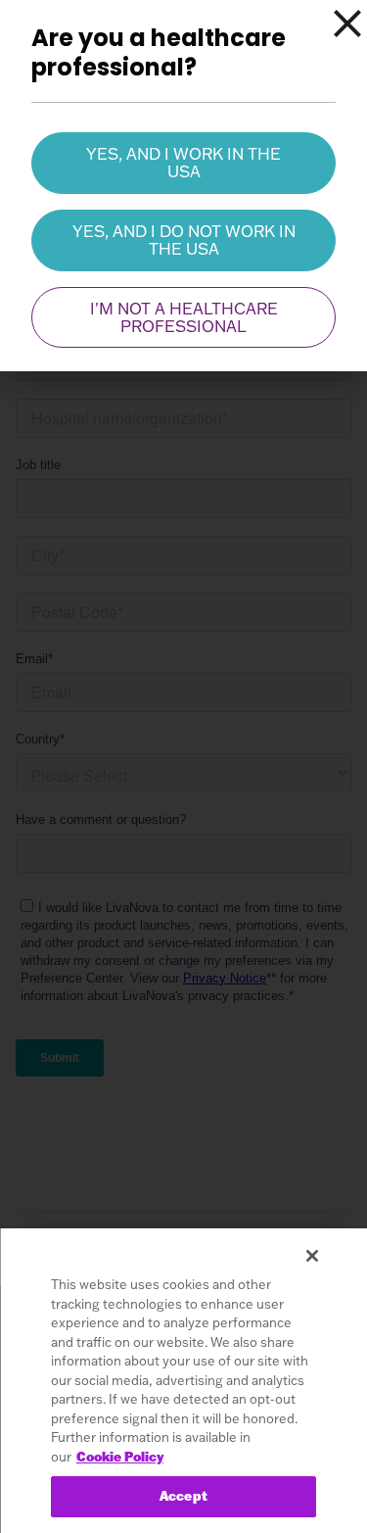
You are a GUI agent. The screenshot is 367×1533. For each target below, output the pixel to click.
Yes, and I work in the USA (183, 162)
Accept (183, 1496)
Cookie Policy (119, 1456)
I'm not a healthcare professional (184, 317)
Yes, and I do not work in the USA (184, 240)
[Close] (347, 23)
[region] (183, 1380)
